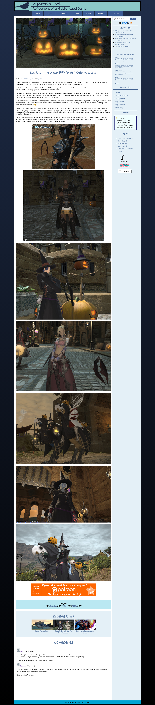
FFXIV (74, 606)
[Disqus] (63, 674)
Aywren (39, 79)
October (53, 606)
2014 (64, 606)
